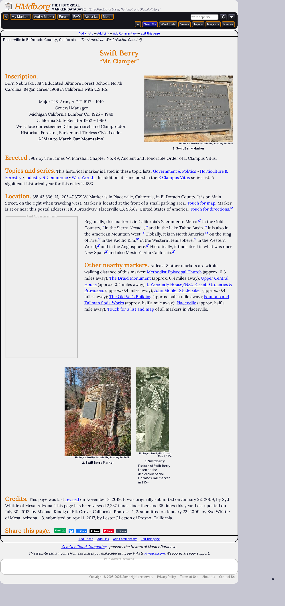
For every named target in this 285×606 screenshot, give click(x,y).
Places (228, 24)
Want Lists (168, 24)
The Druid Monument (130, 278)
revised (72, 499)
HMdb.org (31, 6)
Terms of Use (189, 577)
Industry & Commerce (46, 177)
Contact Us (227, 577)
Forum (64, 16)
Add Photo (86, 33)
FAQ (76, 16)
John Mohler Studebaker (177, 290)
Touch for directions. (210, 209)
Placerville (186, 302)
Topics (198, 24)
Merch (107, 16)
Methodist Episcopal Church (174, 271)
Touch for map (201, 203)
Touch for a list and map (130, 309)
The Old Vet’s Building (130, 296)
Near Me (150, 24)
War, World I (84, 177)
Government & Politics (174, 171)
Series (184, 24)
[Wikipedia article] (199, 221)
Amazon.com (155, 553)
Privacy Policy (166, 577)
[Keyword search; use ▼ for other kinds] (223, 17)
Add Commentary (125, 33)
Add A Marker (44, 16)
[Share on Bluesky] (71, 531)
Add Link (103, 33)
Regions (213, 24)
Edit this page (150, 33)
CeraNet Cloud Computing (83, 546)
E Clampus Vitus (174, 177)
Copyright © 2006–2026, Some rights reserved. (121, 577)
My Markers (20, 16)
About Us (91, 16)
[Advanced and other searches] (231, 17)
